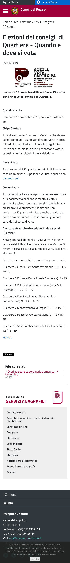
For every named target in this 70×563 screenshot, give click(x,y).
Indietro (7, 337)
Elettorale (13, 438)
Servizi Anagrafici (44, 22)
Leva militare (15, 444)
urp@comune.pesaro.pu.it (25, 538)
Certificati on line (17, 426)
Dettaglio (10, 26)
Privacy (11, 472)
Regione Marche (10, 2)
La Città (8, 502)
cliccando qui (11, 178)
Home (6, 22)
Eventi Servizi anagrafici (21, 466)
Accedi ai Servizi (49, 2)
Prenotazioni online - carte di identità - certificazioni (31, 419)
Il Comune (9, 494)
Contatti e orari (16, 412)
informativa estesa (47, 554)
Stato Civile (14, 449)
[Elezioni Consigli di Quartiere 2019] (35, 77)
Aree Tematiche (22, 22)
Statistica (12, 455)
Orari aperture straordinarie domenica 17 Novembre (31, 373)
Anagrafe (12, 432)
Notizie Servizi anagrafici (22, 461)
